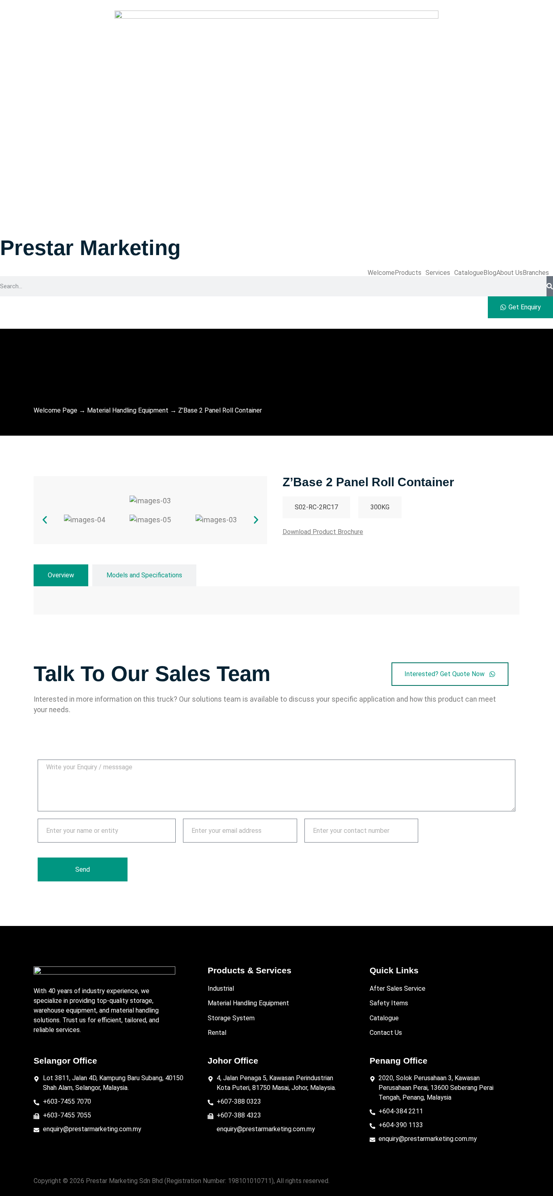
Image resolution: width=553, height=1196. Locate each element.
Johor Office (233, 1060)
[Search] (550, 286)
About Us (509, 273)
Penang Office (399, 1060)
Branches (536, 273)
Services (437, 273)
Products (408, 273)
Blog (489, 273)
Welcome (381, 273)
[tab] (61, 575)
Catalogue (468, 273)
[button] (410, 273)
